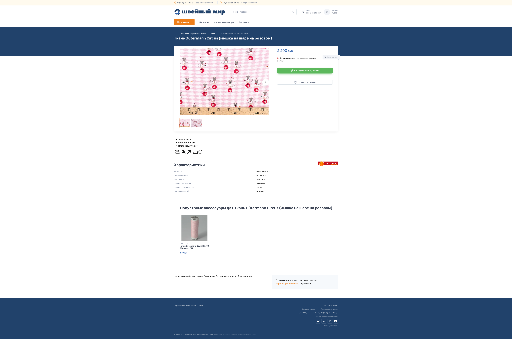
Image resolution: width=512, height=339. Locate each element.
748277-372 (184, 243)
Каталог (185, 22)
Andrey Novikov (231, 335)
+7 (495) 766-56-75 (231, 3)
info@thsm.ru (332, 305)
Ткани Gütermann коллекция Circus (233, 34)
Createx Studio (250, 335)
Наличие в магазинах (307, 82)
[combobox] (264, 12)
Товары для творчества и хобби (193, 34)
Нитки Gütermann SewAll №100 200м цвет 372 (194, 247)
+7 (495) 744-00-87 (185, 3)
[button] (224, 81)
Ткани (212, 34)
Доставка (244, 22)
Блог (201, 305)
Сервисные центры (224, 22)
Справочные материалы (185, 305)
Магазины (204, 22)
